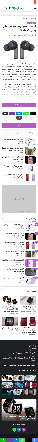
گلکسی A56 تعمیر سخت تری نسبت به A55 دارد (13, 279)
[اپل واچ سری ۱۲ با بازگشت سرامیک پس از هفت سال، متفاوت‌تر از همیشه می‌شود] (28, 300)
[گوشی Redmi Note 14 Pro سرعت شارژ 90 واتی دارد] (30, 177)
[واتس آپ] (26, 113)
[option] (19, 410)
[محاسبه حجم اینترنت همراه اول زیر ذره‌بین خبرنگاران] (7, 385)
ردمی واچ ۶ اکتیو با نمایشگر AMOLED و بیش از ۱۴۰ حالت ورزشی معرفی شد (10, 309)
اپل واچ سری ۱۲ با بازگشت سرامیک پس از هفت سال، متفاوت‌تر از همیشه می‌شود (28, 309)
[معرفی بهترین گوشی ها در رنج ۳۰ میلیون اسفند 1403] (30, 168)
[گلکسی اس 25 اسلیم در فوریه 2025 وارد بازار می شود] (30, 272)
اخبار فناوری (24, 19)
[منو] (35, 8)
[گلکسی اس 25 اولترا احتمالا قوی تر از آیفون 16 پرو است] (30, 160)
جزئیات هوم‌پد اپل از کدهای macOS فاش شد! (10, 329)
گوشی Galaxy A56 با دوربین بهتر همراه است (13, 140)
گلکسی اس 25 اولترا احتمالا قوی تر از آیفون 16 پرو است (12, 158)
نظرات (19, 125)
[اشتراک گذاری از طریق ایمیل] (5, 113)
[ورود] (10, 8)
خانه (33, 19)
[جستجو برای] (3, 8)
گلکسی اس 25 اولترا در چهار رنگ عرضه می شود (14, 252)
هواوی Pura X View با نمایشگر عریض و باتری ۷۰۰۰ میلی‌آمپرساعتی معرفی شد (28, 330)
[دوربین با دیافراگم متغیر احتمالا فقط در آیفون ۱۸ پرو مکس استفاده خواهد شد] (19, 392)
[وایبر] (12, 113)
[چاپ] (19, 118)
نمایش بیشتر (19, 105)
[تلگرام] (19, 113)
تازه (18, 133)
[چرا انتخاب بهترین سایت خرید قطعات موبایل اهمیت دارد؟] (19, 385)
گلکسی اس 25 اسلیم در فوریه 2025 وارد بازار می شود (13, 270)
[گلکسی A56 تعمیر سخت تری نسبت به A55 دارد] (30, 280)
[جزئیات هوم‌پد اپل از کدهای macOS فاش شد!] (10, 321)
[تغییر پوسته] (6, 8)
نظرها (6, 133)
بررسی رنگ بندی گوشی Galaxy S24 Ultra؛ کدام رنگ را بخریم (12, 149)
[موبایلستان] (17, 8)
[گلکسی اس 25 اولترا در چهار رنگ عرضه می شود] (30, 254)
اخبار (29, 19)
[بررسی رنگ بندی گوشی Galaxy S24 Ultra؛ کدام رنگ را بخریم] (30, 151)
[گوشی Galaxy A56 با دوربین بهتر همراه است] (30, 142)
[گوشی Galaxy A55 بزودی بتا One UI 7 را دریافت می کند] (30, 263)
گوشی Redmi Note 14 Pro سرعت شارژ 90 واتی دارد (13, 176)
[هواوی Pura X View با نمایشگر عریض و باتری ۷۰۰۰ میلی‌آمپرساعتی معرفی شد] (28, 321)
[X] (33, 113)
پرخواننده (31, 133)
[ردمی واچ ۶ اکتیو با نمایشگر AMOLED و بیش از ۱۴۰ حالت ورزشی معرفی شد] (10, 300)
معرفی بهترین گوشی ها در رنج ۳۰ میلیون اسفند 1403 (13, 167)
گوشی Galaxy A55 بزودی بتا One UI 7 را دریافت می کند (13, 261)
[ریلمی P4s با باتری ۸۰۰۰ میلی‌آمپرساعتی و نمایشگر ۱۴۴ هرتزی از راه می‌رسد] (7, 392)
